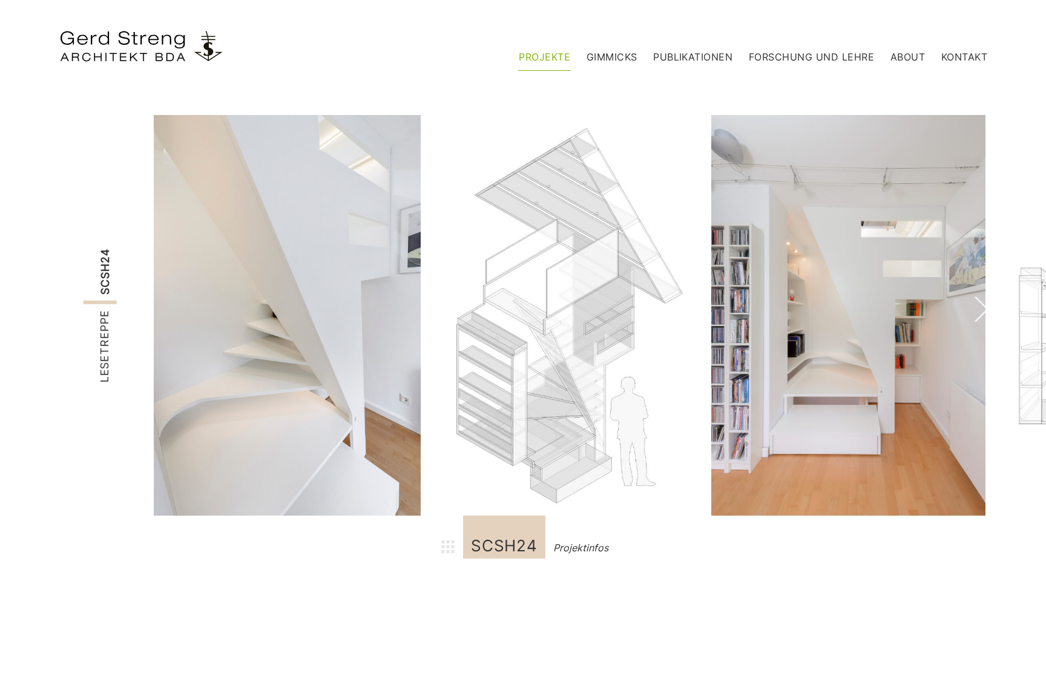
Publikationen (692, 57)
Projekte (544, 57)
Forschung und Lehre (811, 57)
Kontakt (964, 57)
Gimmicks (612, 57)
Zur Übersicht (448, 548)
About (907, 57)
